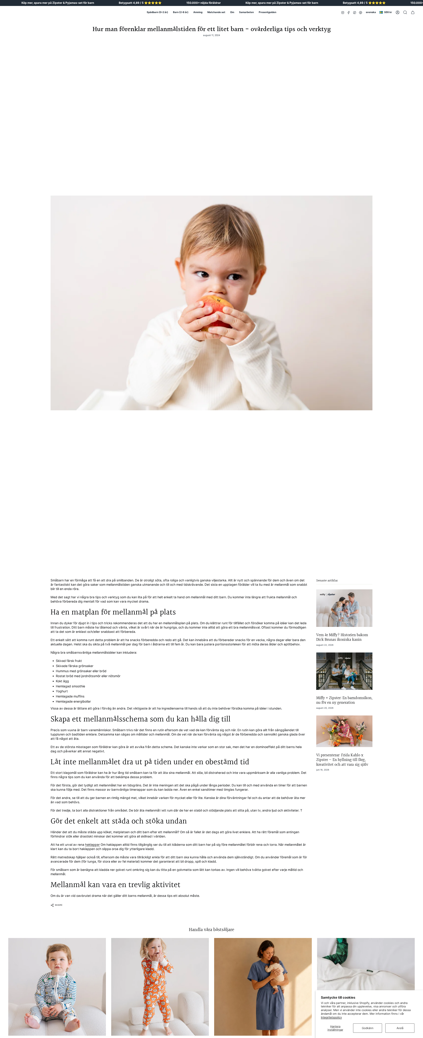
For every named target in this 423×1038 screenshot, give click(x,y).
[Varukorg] (413, 12)
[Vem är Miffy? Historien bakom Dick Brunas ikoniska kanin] (344, 608)
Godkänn (367, 1028)
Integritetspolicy (331, 1017)
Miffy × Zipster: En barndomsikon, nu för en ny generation (344, 700)
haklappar (92, 845)
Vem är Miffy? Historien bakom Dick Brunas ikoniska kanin (342, 637)
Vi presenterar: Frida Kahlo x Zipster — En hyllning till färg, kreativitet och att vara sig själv (342, 760)
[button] (157, 12)
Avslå (400, 1028)
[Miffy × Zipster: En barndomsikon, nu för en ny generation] (344, 671)
